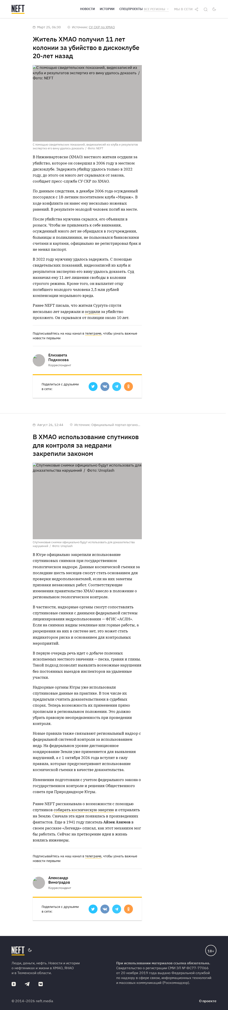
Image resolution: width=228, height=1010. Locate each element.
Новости (87, 9)
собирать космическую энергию (84, 809)
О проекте (207, 1001)
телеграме (93, 333)
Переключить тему (214, 9)
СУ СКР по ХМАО (102, 27)
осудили (92, 311)
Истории (107, 9)
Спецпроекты (131, 9)
